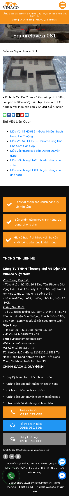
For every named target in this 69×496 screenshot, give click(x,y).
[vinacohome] (12, 456)
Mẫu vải (40, 29)
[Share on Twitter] (13, 114)
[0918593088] (62, 462)
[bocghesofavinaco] (5, 456)
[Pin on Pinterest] (22, 114)
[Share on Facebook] (9, 114)
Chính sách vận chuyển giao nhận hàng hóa (33, 396)
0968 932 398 (31, 425)
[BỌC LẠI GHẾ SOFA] (11, 5)
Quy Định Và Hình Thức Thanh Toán (29, 377)
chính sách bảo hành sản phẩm (25, 390)
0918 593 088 (31, 412)
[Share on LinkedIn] (27, 114)
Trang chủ (26, 29)
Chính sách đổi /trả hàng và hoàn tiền (29, 403)
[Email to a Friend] (18, 114)
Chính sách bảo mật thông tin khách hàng (32, 383)
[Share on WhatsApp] (4, 114)
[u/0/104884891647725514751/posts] (18, 456)
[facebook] (62, 475)
